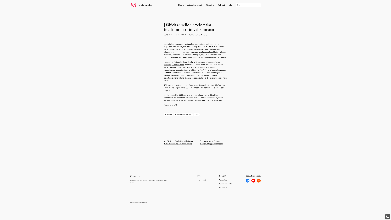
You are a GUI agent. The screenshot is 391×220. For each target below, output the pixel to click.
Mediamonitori (145, 5)
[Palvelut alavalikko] (225, 5)
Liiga (196, 114)
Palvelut (222, 176)
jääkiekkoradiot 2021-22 (183, 114)
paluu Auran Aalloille (192, 85)
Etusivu (181, 5)
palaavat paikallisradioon (174, 65)
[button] (387, 216)
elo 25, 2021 (168, 35)
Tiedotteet (204, 35)
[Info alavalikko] (232, 5)
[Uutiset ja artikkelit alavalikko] (203, 5)
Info (199, 176)
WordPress (143, 202)
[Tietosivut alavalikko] (215, 5)
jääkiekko (168, 114)
